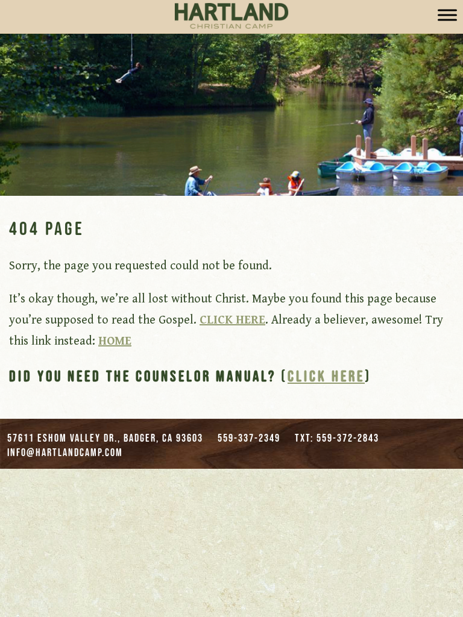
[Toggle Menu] (447, 14)
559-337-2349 (249, 438)
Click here (326, 375)
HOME (114, 341)
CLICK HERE (232, 320)
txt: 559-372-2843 (337, 438)
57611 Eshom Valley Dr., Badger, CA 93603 (105, 438)
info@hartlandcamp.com (65, 452)
